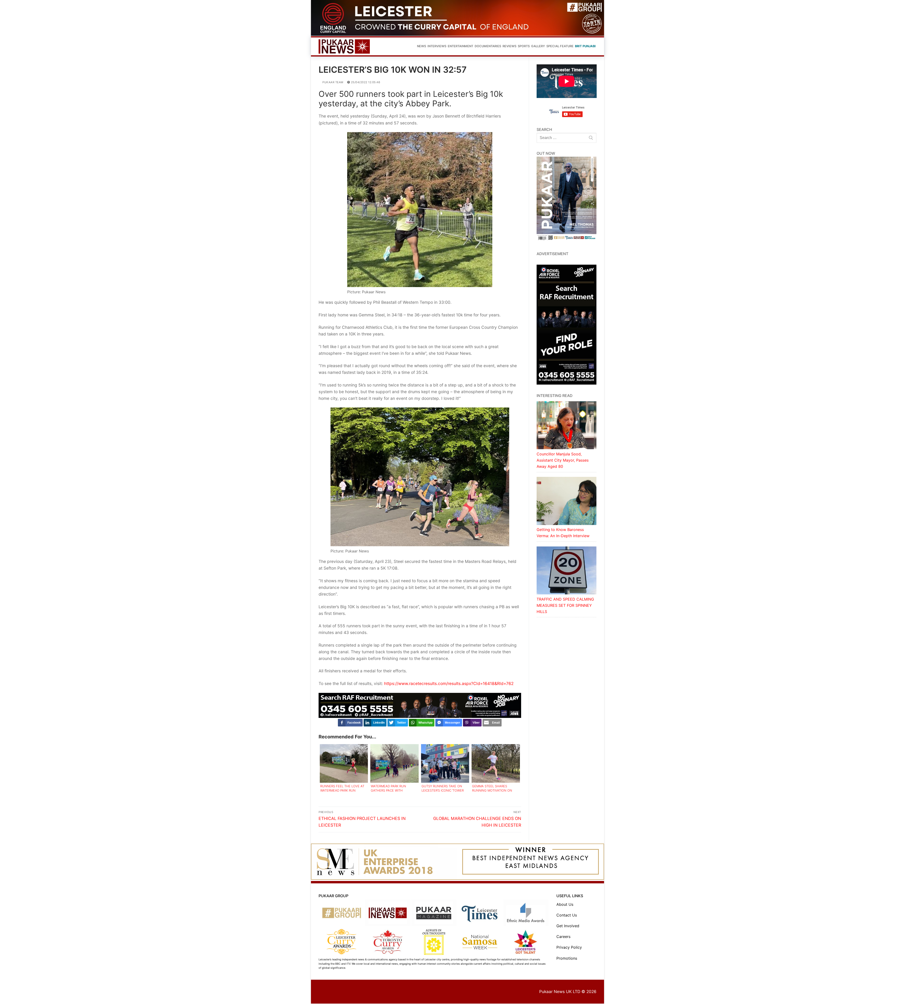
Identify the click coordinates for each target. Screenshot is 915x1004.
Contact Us (566, 915)
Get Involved (567, 925)
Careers (563, 936)
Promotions (566, 958)
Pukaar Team (332, 82)
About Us (564, 904)
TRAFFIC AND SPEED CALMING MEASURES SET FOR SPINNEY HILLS (565, 605)
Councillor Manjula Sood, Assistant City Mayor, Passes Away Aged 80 (563, 460)
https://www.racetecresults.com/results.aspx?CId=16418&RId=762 (448, 683)
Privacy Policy (569, 947)
